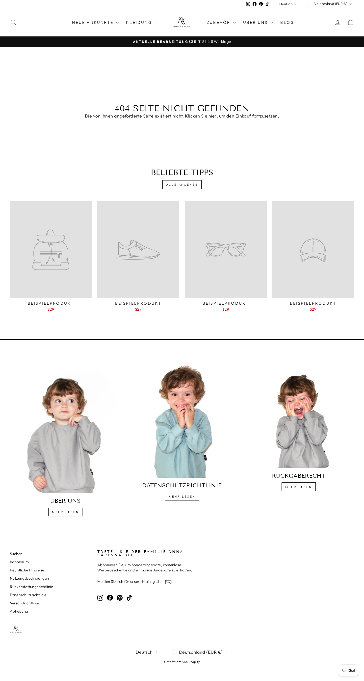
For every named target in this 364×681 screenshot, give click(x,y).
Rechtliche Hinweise (27, 570)
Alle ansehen (182, 184)
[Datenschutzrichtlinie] (182, 417)
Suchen (16, 553)
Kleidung (140, 22)
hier (212, 116)
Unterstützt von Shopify (182, 662)
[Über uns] (65, 425)
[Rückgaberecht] (298, 413)
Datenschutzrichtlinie (28, 594)
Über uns (256, 22)
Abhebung (19, 611)
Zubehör (219, 22)
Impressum (19, 562)
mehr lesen (182, 496)
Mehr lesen (65, 512)
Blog (287, 22)
